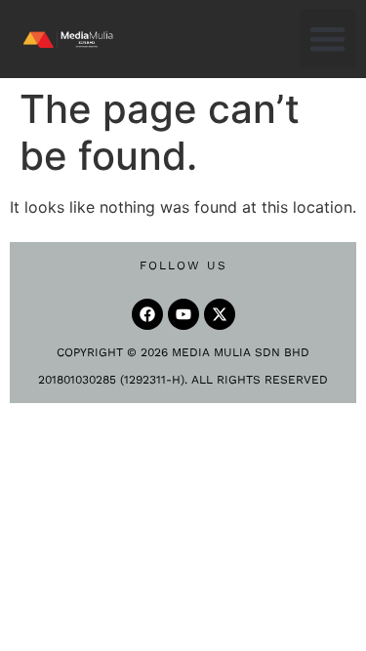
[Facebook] (147, 314)
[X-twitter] (219, 314)
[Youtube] (183, 314)
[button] (328, 38)
